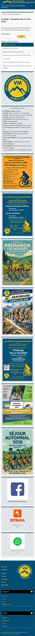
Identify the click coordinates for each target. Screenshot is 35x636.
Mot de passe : (5, 34)
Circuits (3, 573)
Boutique (4, 566)
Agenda (5, 617)
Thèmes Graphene (15, 634)
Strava (3, 582)
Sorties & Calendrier (15, 14)
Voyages (5, 626)
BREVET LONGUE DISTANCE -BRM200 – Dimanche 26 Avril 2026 (17, 67)
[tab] (17, 592)
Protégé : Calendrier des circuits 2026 (13, 52)
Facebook (4, 579)
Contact (3, 576)
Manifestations (7, 604)
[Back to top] (31, 632)
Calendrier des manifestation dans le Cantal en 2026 (17, 55)
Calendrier (4, 569)
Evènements (6, 620)
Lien (4, 601)
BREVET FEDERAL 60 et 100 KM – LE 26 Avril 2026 (16, 62)
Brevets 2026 (6, 59)
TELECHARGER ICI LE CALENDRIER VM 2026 (17, 150)
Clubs (4, 599)
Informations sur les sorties (10, 48)
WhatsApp (4, 585)
